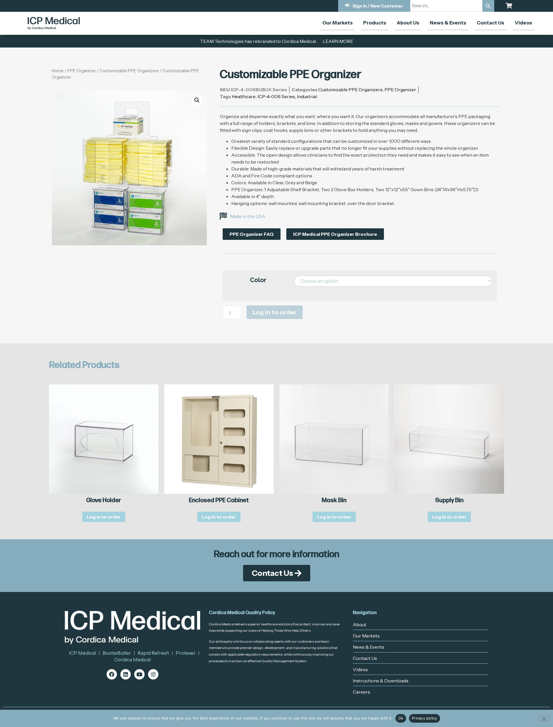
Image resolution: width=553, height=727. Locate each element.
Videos (523, 23)
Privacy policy (424, 718)
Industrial (307, 96)
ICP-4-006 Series (276, 96)
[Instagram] (153, 674)
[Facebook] (112, 674)
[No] (544, 718)
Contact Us (490, 23)
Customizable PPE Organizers (129, 70)
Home (58, 70)
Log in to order (275, 312)
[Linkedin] (125, 674)
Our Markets (337, 23)
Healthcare (243, 96)
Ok (401, 718)
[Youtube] (139, 674)
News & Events (448, 23)
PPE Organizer (81, 70)
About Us (408, 23)
